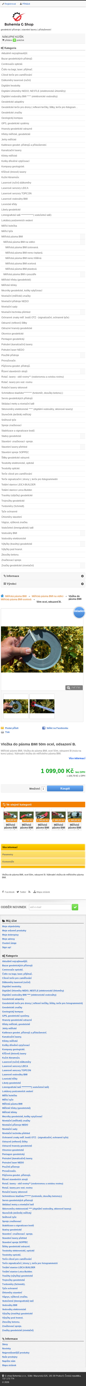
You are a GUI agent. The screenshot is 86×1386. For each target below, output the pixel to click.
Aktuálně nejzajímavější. (14, 53)
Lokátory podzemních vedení (17, 220)
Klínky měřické (9, 155)
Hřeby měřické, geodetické (15, 134)
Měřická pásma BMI (12, 236)
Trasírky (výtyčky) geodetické (17, 495)
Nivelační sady (9, 306)
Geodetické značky (11, 112)
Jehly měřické (8, 139)
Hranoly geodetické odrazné (16, 128)
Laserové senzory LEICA (14, 188)
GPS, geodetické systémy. (15, 123)
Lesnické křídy (9, 204)
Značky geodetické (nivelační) (17, 565)
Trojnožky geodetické (13, 500)
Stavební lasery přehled (14, 446)
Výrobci (11, 583)
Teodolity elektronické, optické (17, 463)
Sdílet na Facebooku (57, 728)
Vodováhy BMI (9, 533)
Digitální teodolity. (11, 85)
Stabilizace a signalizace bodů (18, 430)
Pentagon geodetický (12, 339)
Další (84, 818)
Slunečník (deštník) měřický (16, 414)
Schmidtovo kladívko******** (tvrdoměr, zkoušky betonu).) (32, 393)
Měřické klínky (9, 285)
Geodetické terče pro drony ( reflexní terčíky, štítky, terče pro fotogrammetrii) (41, 107)
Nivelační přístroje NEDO (15, 301)
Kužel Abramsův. (10, 177)
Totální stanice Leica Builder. (16, 490)
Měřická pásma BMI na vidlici (19, 242)
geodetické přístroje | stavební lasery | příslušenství (26, 29)
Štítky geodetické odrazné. (15, 457)
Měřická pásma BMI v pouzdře (19, 274)
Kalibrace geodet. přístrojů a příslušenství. (24, 145)
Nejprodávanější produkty (15, 1352)
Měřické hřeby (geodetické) (16, 279)
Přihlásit (26, 4)
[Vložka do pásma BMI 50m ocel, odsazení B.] (15, 706)
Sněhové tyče (8, 420)
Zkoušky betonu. (10, 554)
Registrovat (10, 4)
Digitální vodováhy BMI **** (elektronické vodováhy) (29, 96)
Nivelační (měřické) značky (16, 296)
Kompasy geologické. (13, 166)
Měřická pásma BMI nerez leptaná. (24, 252)
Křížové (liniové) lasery (13, 172)
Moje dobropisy (10, 935)
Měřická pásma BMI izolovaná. (22, 247)
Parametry (7, 854)
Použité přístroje (10, 355)
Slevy (5, 1344)
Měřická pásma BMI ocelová (20, 263)
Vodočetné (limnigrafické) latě (17, 527)
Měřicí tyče (7, 231)
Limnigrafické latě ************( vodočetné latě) (26, 215)
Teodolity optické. (10, 468)
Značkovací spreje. (11, 560)
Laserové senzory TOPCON (16, 193)
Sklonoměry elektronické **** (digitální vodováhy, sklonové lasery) (37, 409)
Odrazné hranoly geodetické (16, 328)
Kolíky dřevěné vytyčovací (15, 161)
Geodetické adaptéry (12, 101)
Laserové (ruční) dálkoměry (16, 182)
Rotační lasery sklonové (14, 387)
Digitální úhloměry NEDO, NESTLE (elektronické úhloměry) (33, 91)
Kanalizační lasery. (11, 150)
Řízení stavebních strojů (14, 371)
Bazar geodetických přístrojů (16, 58)
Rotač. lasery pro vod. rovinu (16, 382)
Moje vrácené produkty (14, 930)
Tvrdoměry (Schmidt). (13, 506)
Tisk (7, 732)
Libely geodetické (11, 209)
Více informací (77, 758)
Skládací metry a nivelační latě (17, 403)
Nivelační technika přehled (15, 312)
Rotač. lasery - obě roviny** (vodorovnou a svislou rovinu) (32, 376)
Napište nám (8, 1361)
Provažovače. (8, 360)
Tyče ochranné (9, 511)
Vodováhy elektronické (13, 538)
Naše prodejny (9, 1357)
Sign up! (6, 947)
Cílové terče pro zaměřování (16, 74)
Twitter (23, 892)
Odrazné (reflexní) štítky (14, 322)
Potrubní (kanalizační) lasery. (17, 344)
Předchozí (1, 818)
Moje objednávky (11, 926)
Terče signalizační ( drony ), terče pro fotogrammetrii (29, 479)
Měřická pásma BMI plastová (21, 269)
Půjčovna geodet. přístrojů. (15, 366)
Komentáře (8, 861)
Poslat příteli (11, 728)
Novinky (6, 1348)
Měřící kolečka (9, 225)
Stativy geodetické (11, 436)
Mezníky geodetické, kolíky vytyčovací (21, 290)
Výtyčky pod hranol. (12, 549)
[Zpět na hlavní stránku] (3, 596)
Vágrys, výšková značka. (14, 522)
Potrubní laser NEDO (12, 349)
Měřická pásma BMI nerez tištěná (23, 258)
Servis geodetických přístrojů (17, 398)
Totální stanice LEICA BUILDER (18, 484)
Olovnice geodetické (12, 333)
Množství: (34, 788)
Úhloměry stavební (11, 517)
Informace (13, 575)
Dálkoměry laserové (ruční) (16, 80)
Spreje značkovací (11, 425)
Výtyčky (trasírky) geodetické (16, 544)
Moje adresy (8, 939)
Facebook (10, 892)
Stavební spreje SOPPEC (15, 452)
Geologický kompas (12, 118)
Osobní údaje (9, 943)
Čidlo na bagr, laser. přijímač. (17, 69)
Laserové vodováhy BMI (14, 198)
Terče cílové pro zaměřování (16, 473)
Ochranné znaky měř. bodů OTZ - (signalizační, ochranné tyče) (35, 317)
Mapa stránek (43, 892)
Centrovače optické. (12, 64)
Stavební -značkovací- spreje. (17, 441)
